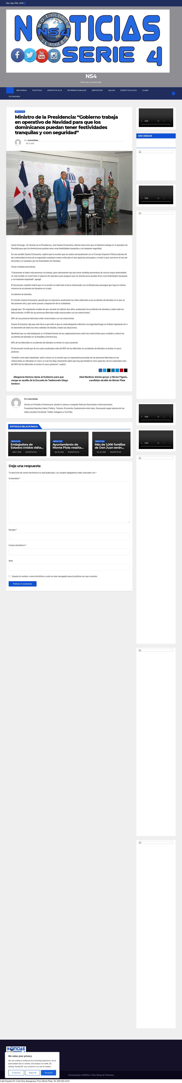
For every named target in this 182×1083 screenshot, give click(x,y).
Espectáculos (128, 90)
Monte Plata (54, 90)
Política (37, 90)
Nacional (21, 90)
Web (11, 561)
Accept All (48, 1073)
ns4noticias (33, 140)
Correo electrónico (17, 545)
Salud (111, 90)
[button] (169, 93)
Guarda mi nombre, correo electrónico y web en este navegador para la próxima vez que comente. (54, 576)
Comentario (14, 478)
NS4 (91, 76)
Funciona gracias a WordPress (79, 1075)
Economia (14, 96)
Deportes (97, 90)
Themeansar (109, 1075)
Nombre (13, 530)
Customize (16, 1073)
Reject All (32, 1073)
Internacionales (76, 90)
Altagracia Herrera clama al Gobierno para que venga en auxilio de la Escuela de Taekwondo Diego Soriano (39, 380)
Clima (145, 90)
